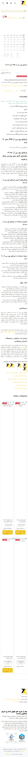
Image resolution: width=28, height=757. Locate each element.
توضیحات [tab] (23, 91)
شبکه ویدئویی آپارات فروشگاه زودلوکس (17, 379)
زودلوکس (22, 751)
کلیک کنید (16, 702)
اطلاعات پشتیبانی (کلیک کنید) (12, 699)
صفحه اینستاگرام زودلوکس (20, 376)
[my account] (11, 3)
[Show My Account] (11, 3)
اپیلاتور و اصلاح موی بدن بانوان (16, 86)
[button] (3, 17)
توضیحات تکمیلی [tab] (8, 91)
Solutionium (9, 754)
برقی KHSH (4, 86)
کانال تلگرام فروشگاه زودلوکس (19, 382)
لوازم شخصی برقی (18, 11)
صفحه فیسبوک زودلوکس (20, 388)
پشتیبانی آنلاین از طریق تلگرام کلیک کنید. (16, 373)
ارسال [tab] (16, 91)
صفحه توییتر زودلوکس (21, 385)
